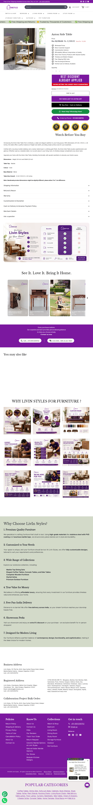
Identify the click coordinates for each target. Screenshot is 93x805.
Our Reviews (31, 733)
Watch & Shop (10, 13)
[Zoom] (24, 49)
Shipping (54, 88)
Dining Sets (33, 791)
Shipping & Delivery (13, 727)
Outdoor (30, 18)
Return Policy (11, 724)
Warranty (7, 196)
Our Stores (31, 754)
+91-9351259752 (44, 1)
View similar (73, 778)
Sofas (24, 793)
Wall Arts (71, 798)
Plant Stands (32, 793)
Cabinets (55, 791)
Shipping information (11, 185)
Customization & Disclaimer (14, 201)
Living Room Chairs (58, 793)
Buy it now (70, 99)
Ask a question (9, 216)
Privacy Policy (11, 730)
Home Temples (48, 798)
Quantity (54, 67)
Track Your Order (33, 736)
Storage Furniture (13, 18)
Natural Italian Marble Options (35, 750)
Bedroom (24, 13)
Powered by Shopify (60, 773)
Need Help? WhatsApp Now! (72, 112)
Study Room (68, 13)
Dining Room (53, 13)
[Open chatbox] (87, 785)
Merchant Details (10, 211)
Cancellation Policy (13, 736)
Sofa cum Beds (45, 791)
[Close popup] (88, 760)
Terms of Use (11, 733)
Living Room (38, 13)
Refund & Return (10, 191)
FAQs (29, 730)
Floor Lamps (31, 796)
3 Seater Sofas (23, 798)
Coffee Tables (22, 791)
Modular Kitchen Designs (33, 758)
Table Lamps (20, 796)
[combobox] (46, 7)
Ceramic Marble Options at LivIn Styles (36, 744)
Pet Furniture (44, 18)
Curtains (40, 796)
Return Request (33, 740)
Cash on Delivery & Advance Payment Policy (20, 206)
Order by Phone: (72, 118)
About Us (9, 740)
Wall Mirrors (71, 793)
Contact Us (10, 743)
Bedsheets (48, 796)
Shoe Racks (59, 798)
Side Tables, (58, 796)
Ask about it (83, 778)
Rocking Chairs (44, 793)
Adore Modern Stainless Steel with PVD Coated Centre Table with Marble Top (81, 768)
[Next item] (87, 298)
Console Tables (36, 798)
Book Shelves (65, 791)
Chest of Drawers (70, 796)
